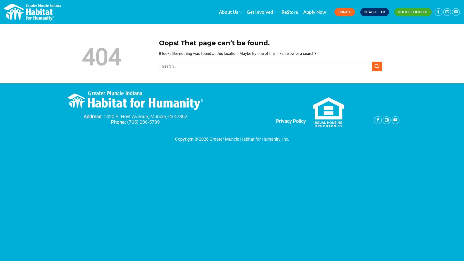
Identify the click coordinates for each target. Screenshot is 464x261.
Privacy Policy (291, 121)
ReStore (290, 12)
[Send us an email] (447, 12)
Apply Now (314, 12)
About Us (228, 12)
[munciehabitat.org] (33, 12)
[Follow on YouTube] (456, 12)
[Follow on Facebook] (438, 12)
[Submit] (377, 66)
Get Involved (260, 12)
